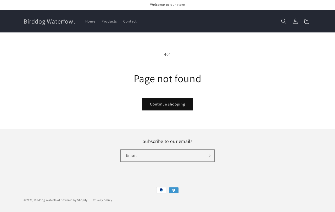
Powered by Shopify (74, 200)
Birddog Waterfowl (47, 200)
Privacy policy (102, 200)
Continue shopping (167, 104)
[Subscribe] (208, 156)
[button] (283, 21)
